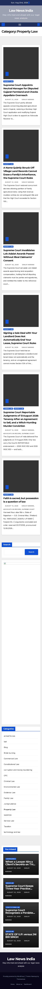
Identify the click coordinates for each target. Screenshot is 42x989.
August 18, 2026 (12, 347)
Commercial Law (11, 759)
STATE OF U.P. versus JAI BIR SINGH (20, 936)
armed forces (9, 736)
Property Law (8, 81)
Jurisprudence (10, 804)
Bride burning (9, 753)
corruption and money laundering (18, 770)
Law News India (21, 11)
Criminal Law (8, 408)
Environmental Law (12, 787)
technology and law (12, 832)
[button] (35, 24)
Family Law (8, 798)
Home (13, 984)
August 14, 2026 (12, 430)
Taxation (7, 826)
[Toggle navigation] (19, 24)
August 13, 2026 (12, 506)
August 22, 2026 (14, 868)
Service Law (9, 821)
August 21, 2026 (12, 99)
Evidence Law (9, 792)
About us (19, 984)
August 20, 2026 (12, 264)
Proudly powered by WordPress (14, 976)
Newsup (34, 976)
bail (5, 742)
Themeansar (21, 979)
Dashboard (27, 984)
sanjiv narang (28, 99)
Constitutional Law (11, 764)
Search (6, 544)
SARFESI (8, 815)
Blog (6, 747)
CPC (6, 775)
